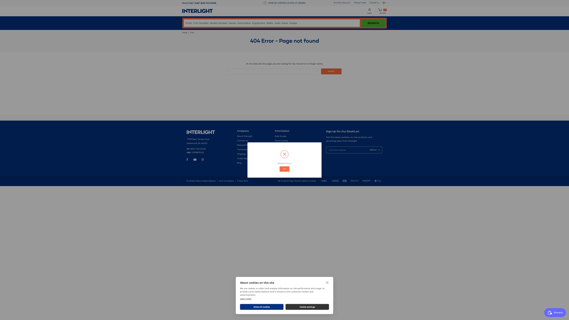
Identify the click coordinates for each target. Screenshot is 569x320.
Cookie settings (307, 307)
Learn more (245, 298)
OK (284, 169)
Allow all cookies (262, 307)
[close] (327, 282)
